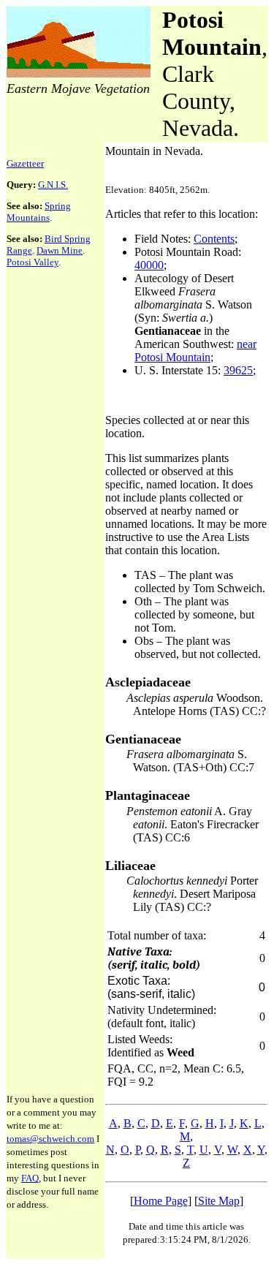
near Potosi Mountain (195, 350)
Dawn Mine (60, 250)
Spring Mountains (39, 211)
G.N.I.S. (53, 184)
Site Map (219, 1201)
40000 (149, 265)
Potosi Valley (32, 262)
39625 (238, 370)
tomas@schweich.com (50, 1138)
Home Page (161, 1201)
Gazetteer (25, 163)
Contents (214, 238)
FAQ (30, 1178)
